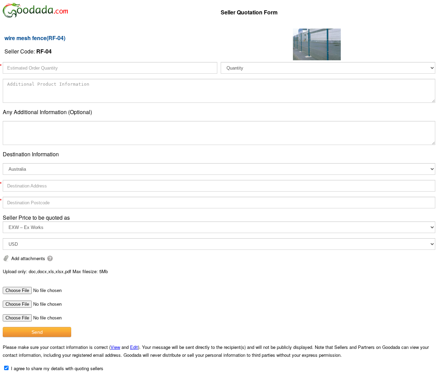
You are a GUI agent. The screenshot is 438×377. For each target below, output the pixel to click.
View (115, 347)
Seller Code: (28, 51)
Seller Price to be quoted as (36, 217)
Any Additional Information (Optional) (47, 112)
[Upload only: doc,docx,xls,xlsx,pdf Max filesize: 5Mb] (50, 258)
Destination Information (31, 154)
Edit (134, 347)
